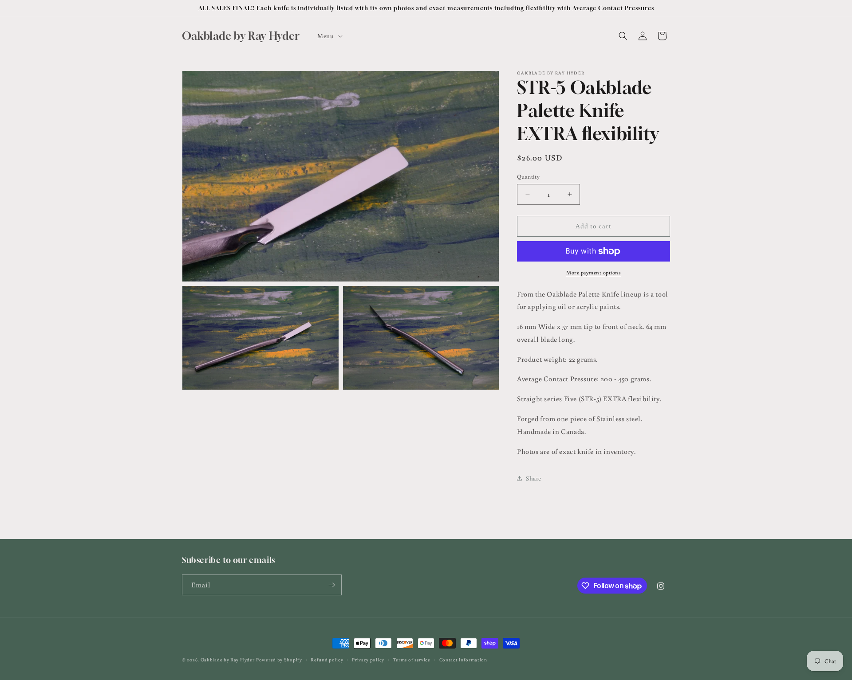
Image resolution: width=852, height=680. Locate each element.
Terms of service (411, 660)
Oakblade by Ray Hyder (228, 660)
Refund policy (327, 660)
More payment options (593, 272)
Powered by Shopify (279, 660)
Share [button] (533, 478)
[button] (329, 36)
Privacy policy (368, 660)
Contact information (463, 660)
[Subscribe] (331, 584)
